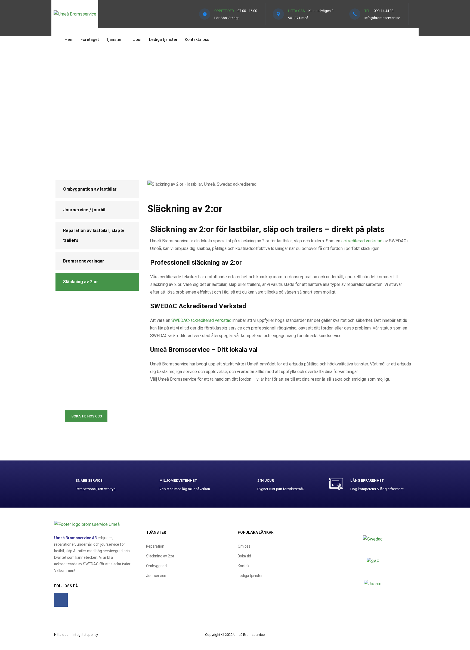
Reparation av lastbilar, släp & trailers (93, 235)
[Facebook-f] (61, 600)
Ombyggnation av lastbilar (90, 189)
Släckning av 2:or (80, 282)
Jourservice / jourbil (84, 210)
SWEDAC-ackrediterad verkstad (201, 320)
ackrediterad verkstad (361, 241)
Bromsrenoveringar (83, 261)
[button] (86, 416)
